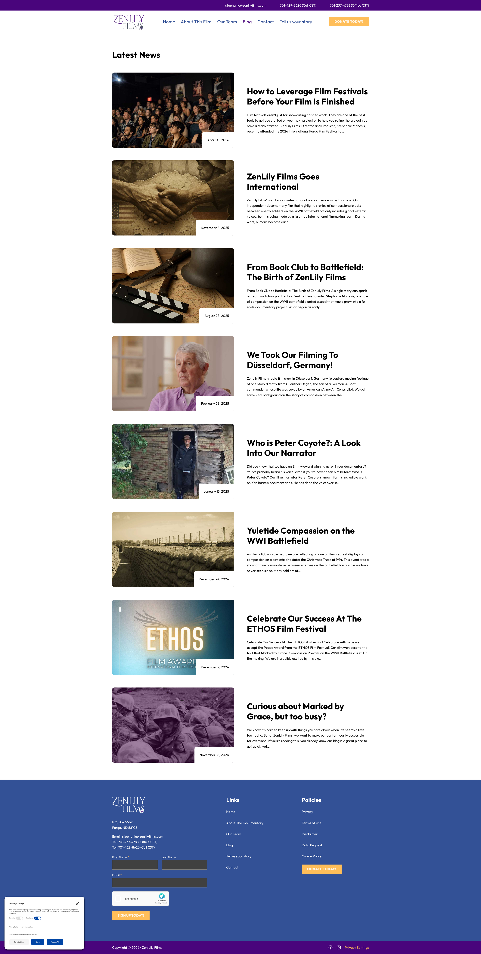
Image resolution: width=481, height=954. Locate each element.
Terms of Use (311, 823)
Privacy (307, 811)
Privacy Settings (357, 947)
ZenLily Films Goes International (283, 181)
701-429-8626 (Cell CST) (298, 5)
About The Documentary (244, 823)
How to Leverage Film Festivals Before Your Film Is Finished (307, 96)
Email (117, 875)
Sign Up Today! (131, 915)
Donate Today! (348, 21)
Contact (265, 21)
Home (169, 21)
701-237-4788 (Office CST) (349, 5)
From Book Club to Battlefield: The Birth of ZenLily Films (305, 272)
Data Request (312, 845)
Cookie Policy (312, 856)
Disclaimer (310, 834)
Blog (247, 21)
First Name (120, 857)
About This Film (196, 21)
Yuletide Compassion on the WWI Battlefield (301, 535)
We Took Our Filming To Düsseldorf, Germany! (292, 359)
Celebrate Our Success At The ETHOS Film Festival (304, 623)
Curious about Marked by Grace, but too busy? (295, 711)
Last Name (169, 857)
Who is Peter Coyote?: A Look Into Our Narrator (304, 447)
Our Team (227, 21)
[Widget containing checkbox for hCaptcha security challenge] (140, 898)
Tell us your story (296, 21)
